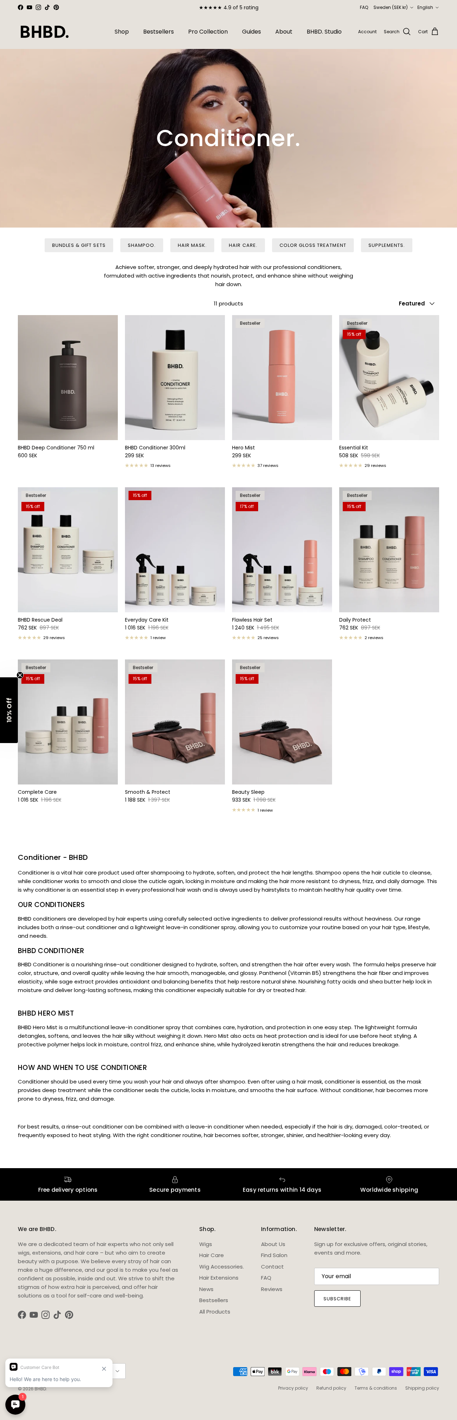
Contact (272, 1266)
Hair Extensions (218, 1277)
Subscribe (337, 1298)
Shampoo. (142, 245)
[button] (9, 710)
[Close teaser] (20, 675)
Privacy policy (293, 1388)
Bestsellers (158, 32)
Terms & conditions (376, 1388)
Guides (251, 32)
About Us (273, 1244)
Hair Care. (243, 245)
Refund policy (331, 1388)
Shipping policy (422, 1388)
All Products (214, 1311)
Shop (122, 32)
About (283, 32)
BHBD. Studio (324, 32)
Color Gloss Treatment (313, 245)
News (206, 1289)
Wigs (205, 1244)
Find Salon (274, 1255)
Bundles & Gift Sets (79, 245)
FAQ (364, 7)
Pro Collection (208, 32)
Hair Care (211, 1255)
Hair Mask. (192, 245)
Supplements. (386, 245)
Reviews (271, 1289)
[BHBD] (44, 31)
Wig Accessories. (221, 1266)
